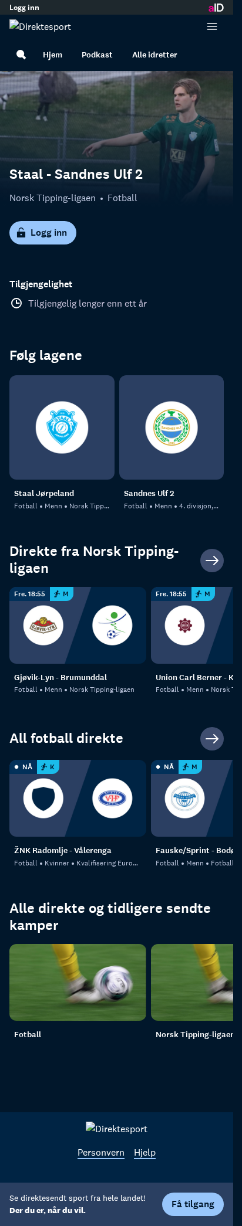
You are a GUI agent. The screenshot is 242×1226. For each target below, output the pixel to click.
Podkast (97, 54)
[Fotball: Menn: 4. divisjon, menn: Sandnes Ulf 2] (171, 427)
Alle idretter (154, 54)
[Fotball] (77, 982)
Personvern (101, 1152)
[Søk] (21, 54)
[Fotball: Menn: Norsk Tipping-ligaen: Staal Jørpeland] (62, 427)
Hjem (52, 54)
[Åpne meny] (212, 26)
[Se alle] (212, 560)
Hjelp (145, 1152)
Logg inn (24, 8)
